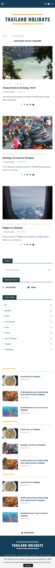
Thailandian (28, 349)
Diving (28, 316)
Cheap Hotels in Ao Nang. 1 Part (19, 87)
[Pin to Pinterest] (30, 104)
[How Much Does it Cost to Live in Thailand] (10, 411)
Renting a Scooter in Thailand (18, 158)
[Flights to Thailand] (27, 202)
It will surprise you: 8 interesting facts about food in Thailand (34, 393)
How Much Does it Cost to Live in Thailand (34, 409)
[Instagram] (45, 4)
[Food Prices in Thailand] (10, 381)
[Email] (49, 4)
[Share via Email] (33, 104)
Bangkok (10, 224)
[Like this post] (22, 104)
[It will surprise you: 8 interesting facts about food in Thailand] (10, 396)
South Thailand (19, 84)
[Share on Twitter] (27, 104)
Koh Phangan (11, 154)
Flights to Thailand (12, 228)
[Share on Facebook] (24, 104)
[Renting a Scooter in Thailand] (27, 132)
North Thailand (23, 555)
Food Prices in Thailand (30, 377)
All (3, 84)
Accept (28, 565)
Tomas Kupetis (9, 92)
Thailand (42, 154)
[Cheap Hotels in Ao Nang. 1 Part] (27, 62)
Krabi (9, 84)
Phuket (25, 224)
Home (5, 36)
